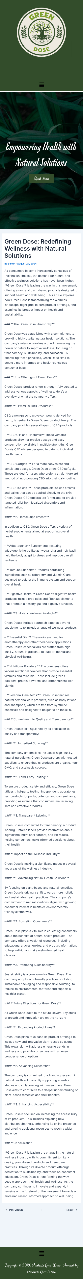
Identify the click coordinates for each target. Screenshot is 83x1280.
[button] (41, 85)
